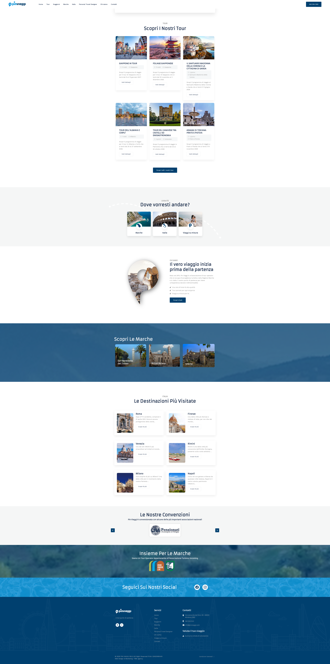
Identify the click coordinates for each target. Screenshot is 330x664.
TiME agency (138, 659)
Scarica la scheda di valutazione (196, 636)
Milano (139, 473)
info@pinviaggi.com (192, 625)
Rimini (191, 443)
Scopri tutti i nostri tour (165, 170)
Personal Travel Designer (88, 4)
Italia (74, 4)
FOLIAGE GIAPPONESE (163, 63)
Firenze (192, 414)
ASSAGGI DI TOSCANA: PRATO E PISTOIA (196, 131)
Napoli (191, 473)
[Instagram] (205, 587)
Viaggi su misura (160, 638)
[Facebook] (197, 587)
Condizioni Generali (206, 656)
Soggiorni (56, 4)
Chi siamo (104, 4)
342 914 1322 (313, 4)
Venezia (140, 443)
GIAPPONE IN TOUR (128, 63)
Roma (139, 414)
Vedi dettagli (126, 82)
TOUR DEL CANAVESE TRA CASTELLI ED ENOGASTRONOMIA (164, 133)
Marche (66, 4)
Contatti (114, 4)
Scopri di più (177, 300)
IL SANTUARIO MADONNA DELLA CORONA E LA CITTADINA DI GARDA (198, 66)
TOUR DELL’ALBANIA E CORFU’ (129, 131)
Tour (48, 4)
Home (41, 4)
